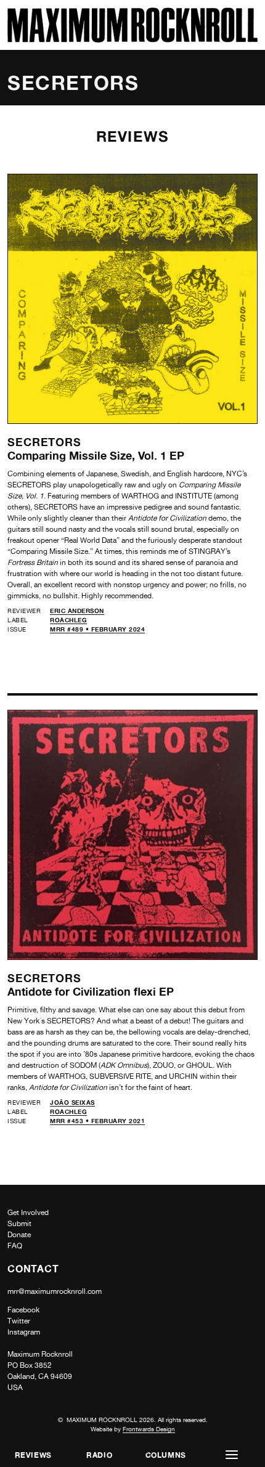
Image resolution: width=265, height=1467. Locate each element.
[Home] (132, 39)
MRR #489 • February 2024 (97, 629)
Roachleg (68, 620)
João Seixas (72, 1102)
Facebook (23, 1310)
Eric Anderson (77, 610)
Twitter (18, 1321)
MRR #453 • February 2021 (97, 1120)
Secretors (44, 442)
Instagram (23, 1332)
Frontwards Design (149, 1428)
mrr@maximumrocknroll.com (54, 1291)
